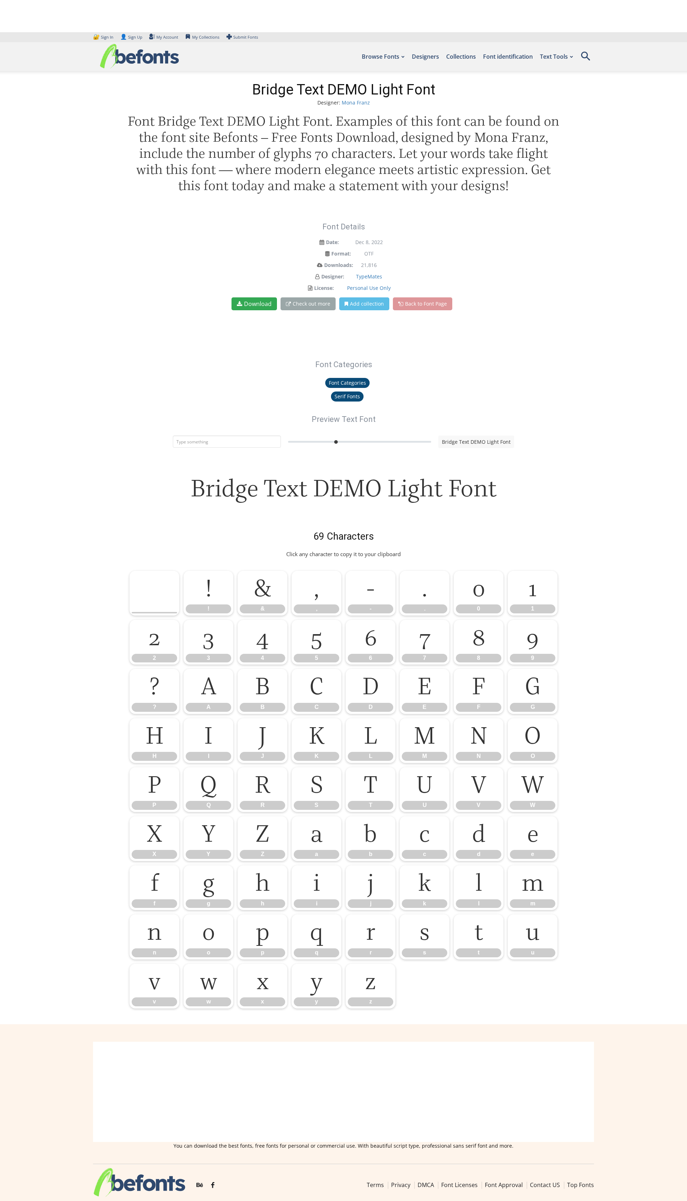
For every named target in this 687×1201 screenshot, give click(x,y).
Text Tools (554, 56)
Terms (375, 1185)
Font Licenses (459, 1185)
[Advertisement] (343, 1092)
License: (324, 288)
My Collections (205, 37)
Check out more (311, 303)
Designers (425, 56)
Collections (461, 56)
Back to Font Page (426, 303)
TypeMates (369, 276)
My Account (167, 37)
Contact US (545, 1185)
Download (258, 304)
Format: (341, 253)
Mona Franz (356, 102)
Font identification (508, 56)
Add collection (367, 303)
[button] (585, 58)
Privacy (400, 1185)
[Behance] (199, 1185)
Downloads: (338, 265)
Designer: (332, 276)
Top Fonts (580, 1185)
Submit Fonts (245, 37)
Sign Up (131, 37)
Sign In (103, 37)
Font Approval (504, 1185)
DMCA (426, 1185)
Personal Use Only (369, 288)
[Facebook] (212, 1185)
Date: (332, 242)
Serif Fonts (347, 396)
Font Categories (347, 382)
